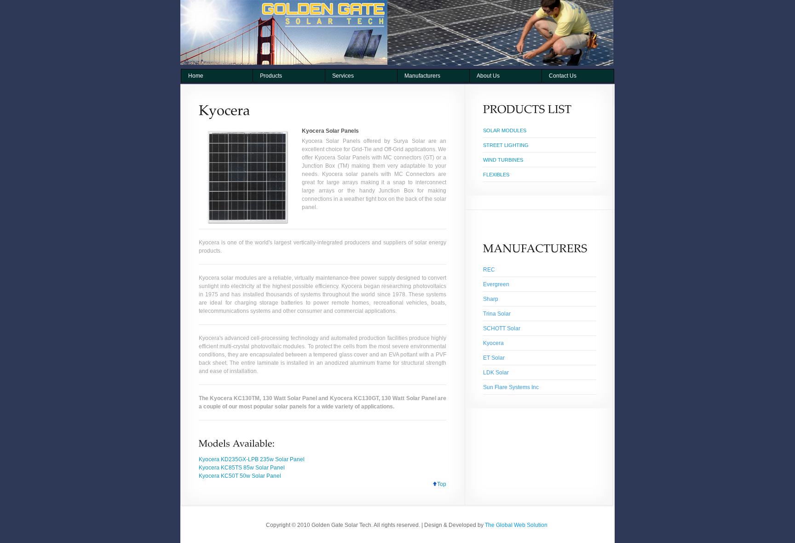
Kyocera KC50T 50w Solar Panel (240, 476)
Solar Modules (504, 130)
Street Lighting (506, 145)
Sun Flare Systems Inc (511, 387)
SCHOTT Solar (501, 328)
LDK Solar (496, 372)
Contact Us (562, 76)
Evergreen (496, 284)
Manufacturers (422, 76)
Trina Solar (497, 314)
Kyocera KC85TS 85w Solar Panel (242, 467)
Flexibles (496, 174)
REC (489, 269)
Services (343, 76)
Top (441, 484)
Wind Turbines (503, 160)
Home (195, 76)
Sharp (490, 299)
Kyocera (493, 343)
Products (271, 76)
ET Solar (494, 358)
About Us (488, 76)
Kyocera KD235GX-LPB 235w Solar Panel (252, 459)
